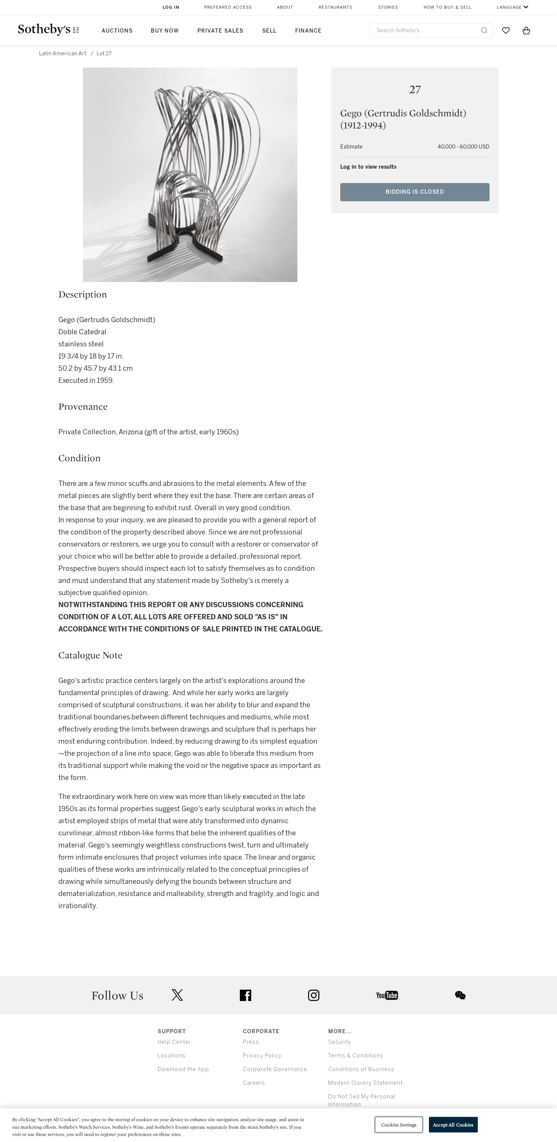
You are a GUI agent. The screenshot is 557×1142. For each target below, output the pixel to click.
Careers (254, 1083)
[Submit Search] (484, 30)
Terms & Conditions (355, 1056)
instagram (313, 995)
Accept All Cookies (453, 1124)
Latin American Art (62, 53)
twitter (177, 995)
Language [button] (509, 7)
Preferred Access (228, 7)
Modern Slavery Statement (365, 1083)
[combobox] (431, 30)
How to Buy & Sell (448, 7)
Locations (172, 1056)
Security (339, 1042)
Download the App (183, 1069)
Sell (269, 31)
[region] (278, 1125)
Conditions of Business (361, 1069)
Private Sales (220, 31)
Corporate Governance (275, 1069)
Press (251, 1042)
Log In (171, 7)
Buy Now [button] (165, 31)
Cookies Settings (398, 1124)
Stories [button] (388, 7)
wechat (460, 995)
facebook (245, 995)
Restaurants (335, 7)
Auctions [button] (117, 31)
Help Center (174, 1042)
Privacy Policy (262, 1056)
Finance (308, 31)
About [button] (285, 7)
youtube (387, 995)
